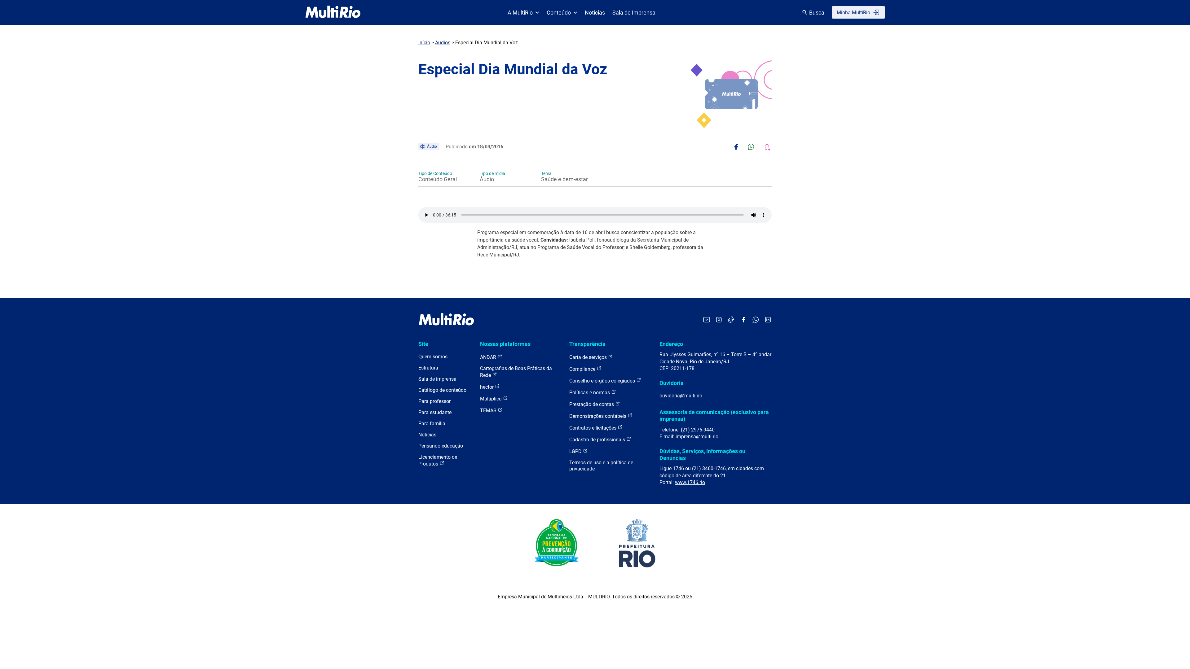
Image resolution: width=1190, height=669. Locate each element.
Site (423, 344)
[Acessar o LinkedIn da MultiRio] (768, 320)
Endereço (671, 344)
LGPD (576, 451)
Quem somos (432, 357)
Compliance (583, 369)
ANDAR (488, 357)
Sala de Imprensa (633, 12)
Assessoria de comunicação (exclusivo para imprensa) (714, 415)
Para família (431, 423)
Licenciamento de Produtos (437, 460)
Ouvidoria (671, 383)
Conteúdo (559, 12)
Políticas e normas (590, 393)
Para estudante (435, 412)
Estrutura (428, 368)
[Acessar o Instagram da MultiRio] (719, 320)
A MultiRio (520, 12)
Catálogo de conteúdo (442, 390)
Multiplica (491, 399)
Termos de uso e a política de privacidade (601, 466)
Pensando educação (440, 446)
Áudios (442, 43)
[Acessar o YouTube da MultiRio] (706, 320)
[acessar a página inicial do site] (333, 12)
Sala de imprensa (437, 379)
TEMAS (489, 410)
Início (424, 43)
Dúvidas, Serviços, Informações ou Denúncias (702, 454)
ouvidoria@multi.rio (680, 396)
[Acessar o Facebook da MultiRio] (743, 320)
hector (487, 387)
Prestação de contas (592, 404)
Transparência (587, 344)
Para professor (434, 401)
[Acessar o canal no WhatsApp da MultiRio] (756, 320)
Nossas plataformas (505, 344)
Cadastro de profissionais (597, 440)
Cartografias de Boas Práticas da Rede (516, 371)
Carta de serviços (588, 357)
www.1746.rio (690, 482)
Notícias (595, 12)
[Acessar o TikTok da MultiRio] (731, 320)
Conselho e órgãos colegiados (602, 381)
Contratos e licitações (593, 428)
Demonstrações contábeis (598, 416)
